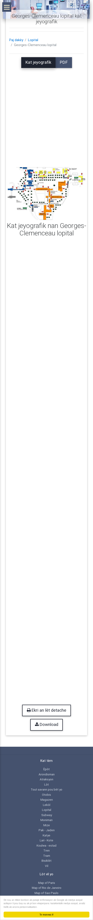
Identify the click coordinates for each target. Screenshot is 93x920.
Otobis (46, 794)
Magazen (46, 799)
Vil (46, 866)
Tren (46, 850)
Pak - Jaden (47, 830)
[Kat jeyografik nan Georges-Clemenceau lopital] (46, 193)
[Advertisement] (46, 114)
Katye (46, 835)
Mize (46, 825)
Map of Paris (46, 883)
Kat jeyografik (38, 62)
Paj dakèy (16, 40)
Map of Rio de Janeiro (46, 887)
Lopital (33, 40)
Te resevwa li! (46, 914)
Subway (46, 815)
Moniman (46, 820)
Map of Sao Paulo (46, 893)
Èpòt (46, 769)
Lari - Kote (46, 840)
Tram (46, 855)
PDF (64, 62)
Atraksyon (46, 779)
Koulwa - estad (46, 845)
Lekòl (46, 805)
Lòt (46, 784)
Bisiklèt (46, 860)
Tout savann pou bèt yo (46, 789)
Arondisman (47, 774)
